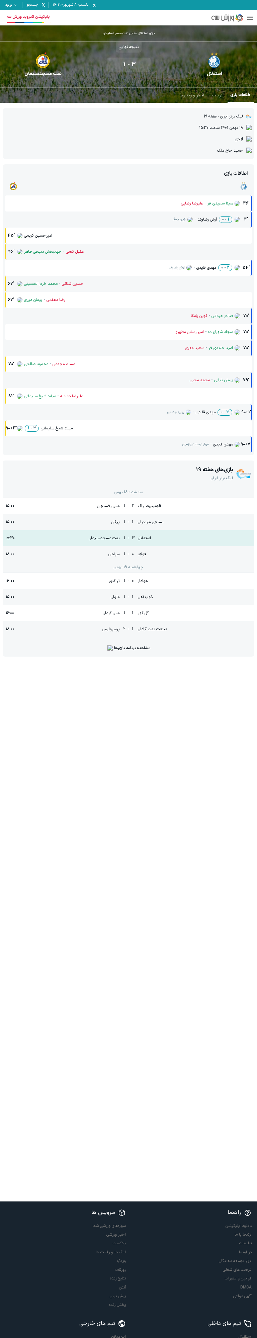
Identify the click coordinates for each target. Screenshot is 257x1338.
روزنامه (120, 1270)
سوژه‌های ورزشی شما (109, 1226)
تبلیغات (245, 1243)
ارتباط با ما (243, 1235)
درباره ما (245, 1252)
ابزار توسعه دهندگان (235, 1261)
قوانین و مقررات (238, 1278)
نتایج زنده (118, 1278)
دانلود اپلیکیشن (239, 1226)
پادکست (119, 1243)
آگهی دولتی (242, 1296)
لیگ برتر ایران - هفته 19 (223, 116)
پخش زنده (117, 1305)
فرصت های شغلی (237, 1270)
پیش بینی (118, 1296)
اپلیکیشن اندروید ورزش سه (29, 17)
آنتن (122, 1287)
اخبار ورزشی (116, 1235)
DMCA (246, 1287)
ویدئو (121, 1261)
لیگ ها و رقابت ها (111, 1252)
